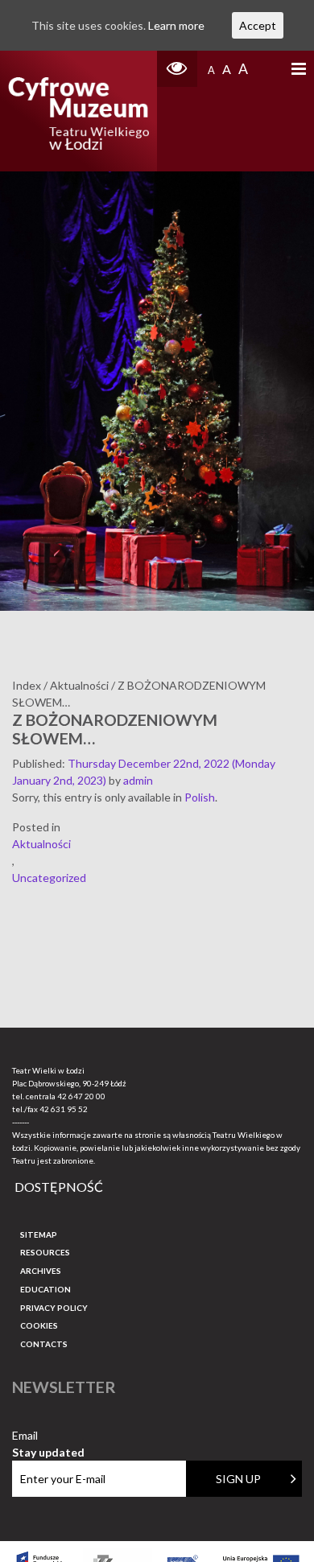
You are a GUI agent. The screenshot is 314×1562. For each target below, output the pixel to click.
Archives (40, 1271)
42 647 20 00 (81, 1096)
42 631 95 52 (63, 1109)
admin (138, 780)
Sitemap (38, 1234)
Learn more (176, 25)
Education (45, 1289)
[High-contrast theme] (177, 69)
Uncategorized (49, 877)
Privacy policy (54, 1308)
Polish (199, 797)
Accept (257, 25)
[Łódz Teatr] (79, 111)
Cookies (39, 1325)
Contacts (44, 1344)
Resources (45, 1252)
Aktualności (41, 844)
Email (48, 1436)
